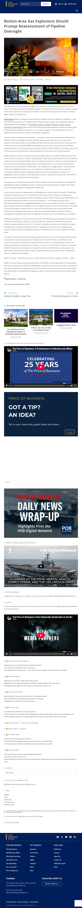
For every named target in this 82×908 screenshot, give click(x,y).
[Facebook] (58, 837)
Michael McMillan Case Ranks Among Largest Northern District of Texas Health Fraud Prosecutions (35, 717)
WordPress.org (8, 805)
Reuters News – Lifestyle (17, 729)
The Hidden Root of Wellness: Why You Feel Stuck (19, 668)
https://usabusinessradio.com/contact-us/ (62, 596)
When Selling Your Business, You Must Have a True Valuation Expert (25, 696)
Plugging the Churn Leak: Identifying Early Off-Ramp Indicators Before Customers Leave (31, 683)
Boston (10, 284)
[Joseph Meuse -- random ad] (15, 279)
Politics (48, 80)
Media (41, 80)
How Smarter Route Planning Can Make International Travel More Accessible (28, 744)
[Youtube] (66, 837)
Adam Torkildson (12, 80)
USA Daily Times (14, 734)
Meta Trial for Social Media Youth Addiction (17, 739)
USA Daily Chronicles (15, 692)
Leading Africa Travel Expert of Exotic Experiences (19, 701)
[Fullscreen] (75, 386)
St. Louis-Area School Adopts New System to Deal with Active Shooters (16, 331)
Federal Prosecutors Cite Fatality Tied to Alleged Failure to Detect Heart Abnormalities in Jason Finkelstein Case (39, 714)
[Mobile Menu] (77, 11)
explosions (16, 284)
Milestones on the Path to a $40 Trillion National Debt (21, 681)
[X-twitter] (62, 837)
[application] (41, 367)
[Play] (7, 386)
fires (22, 284)
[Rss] (75, 837)
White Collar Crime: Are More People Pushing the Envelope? (23, 665)
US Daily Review (13, 676)
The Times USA (13, 707)
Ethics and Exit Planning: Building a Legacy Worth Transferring (23, 699)
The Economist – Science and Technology (23, 723)
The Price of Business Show (18, 661)
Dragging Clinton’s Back (66, 325)
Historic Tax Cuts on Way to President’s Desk (41, 329)
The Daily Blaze (13, 750)
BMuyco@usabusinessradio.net (67, 606)
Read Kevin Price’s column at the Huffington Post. (20, 784)
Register (6, 795)
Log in (6, 797)
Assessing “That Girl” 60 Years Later (15, 757)
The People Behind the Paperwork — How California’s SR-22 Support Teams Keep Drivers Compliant (35, 670)
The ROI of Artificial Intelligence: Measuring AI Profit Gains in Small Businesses (28, 741)
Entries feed (8, 800)
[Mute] (72, 386)
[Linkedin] (70, 837)
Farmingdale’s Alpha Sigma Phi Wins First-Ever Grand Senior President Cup (27, 686)
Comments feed (9, 802)
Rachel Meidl (8, 119)
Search (46, 4)
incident (27, 284)
